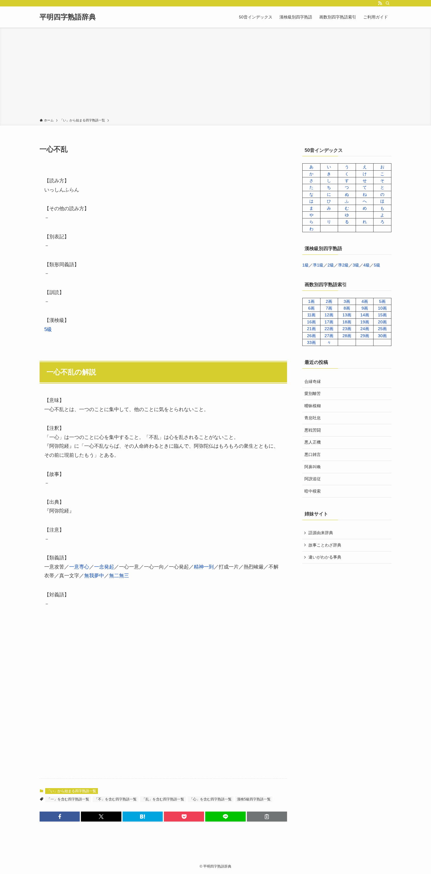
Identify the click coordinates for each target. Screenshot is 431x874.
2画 (329, 301)
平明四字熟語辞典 (68, 17)
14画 (364, 315)
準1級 (318, 265)
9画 (365, 308)
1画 (311, 301)
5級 (48, 329)
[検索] (387, 3)
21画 (311, 328)
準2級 (343, 265)
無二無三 (119, 575)
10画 (382, 308)
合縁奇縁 (312, 381)
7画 (329, 308)
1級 (305, 265)
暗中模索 (312, 491)
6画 (311, 308)
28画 (346, 335)
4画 (365, 301)
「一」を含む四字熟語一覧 (68, 799)
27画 (329, 335)
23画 (346, 328)
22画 (329, 328)
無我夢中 (94, 575)
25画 (382, 328)
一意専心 (79, 567)
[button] (60, 817)
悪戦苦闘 (312, 430)
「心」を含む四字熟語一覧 (210, 799)
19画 (364, 322)
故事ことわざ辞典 (324, 545)
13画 (346, 315)
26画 (311, 335)
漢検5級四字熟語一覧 (254, 799)
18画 (346, 322)
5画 (382, 301)
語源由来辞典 (320, 532)
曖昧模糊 (312, 405)
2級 (331, 265)
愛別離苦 (312, 393)
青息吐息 (312, 417)
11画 (311, 315)
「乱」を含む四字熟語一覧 (163, 799)
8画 (347, 308)
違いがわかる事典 (324, 557)
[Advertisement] (215, 74)
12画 (329, 315)
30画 (382, 335)
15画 (382, 315)
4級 (366, 265)
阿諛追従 (312, 478)
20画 (382, 322)
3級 (356, 265)
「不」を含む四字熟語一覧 (115, 799)
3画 (347, 301)
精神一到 (204, 567)
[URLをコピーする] (267, 817)
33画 (311, 342)
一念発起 (104, 567)
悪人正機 (312, 442)
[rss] (380, 3)
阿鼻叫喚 (312, 466)
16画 (311, 322)
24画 (364, 328)
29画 (364, 335)
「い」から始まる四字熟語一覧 (71, 791)
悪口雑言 (312, 454)
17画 (329, 322)
